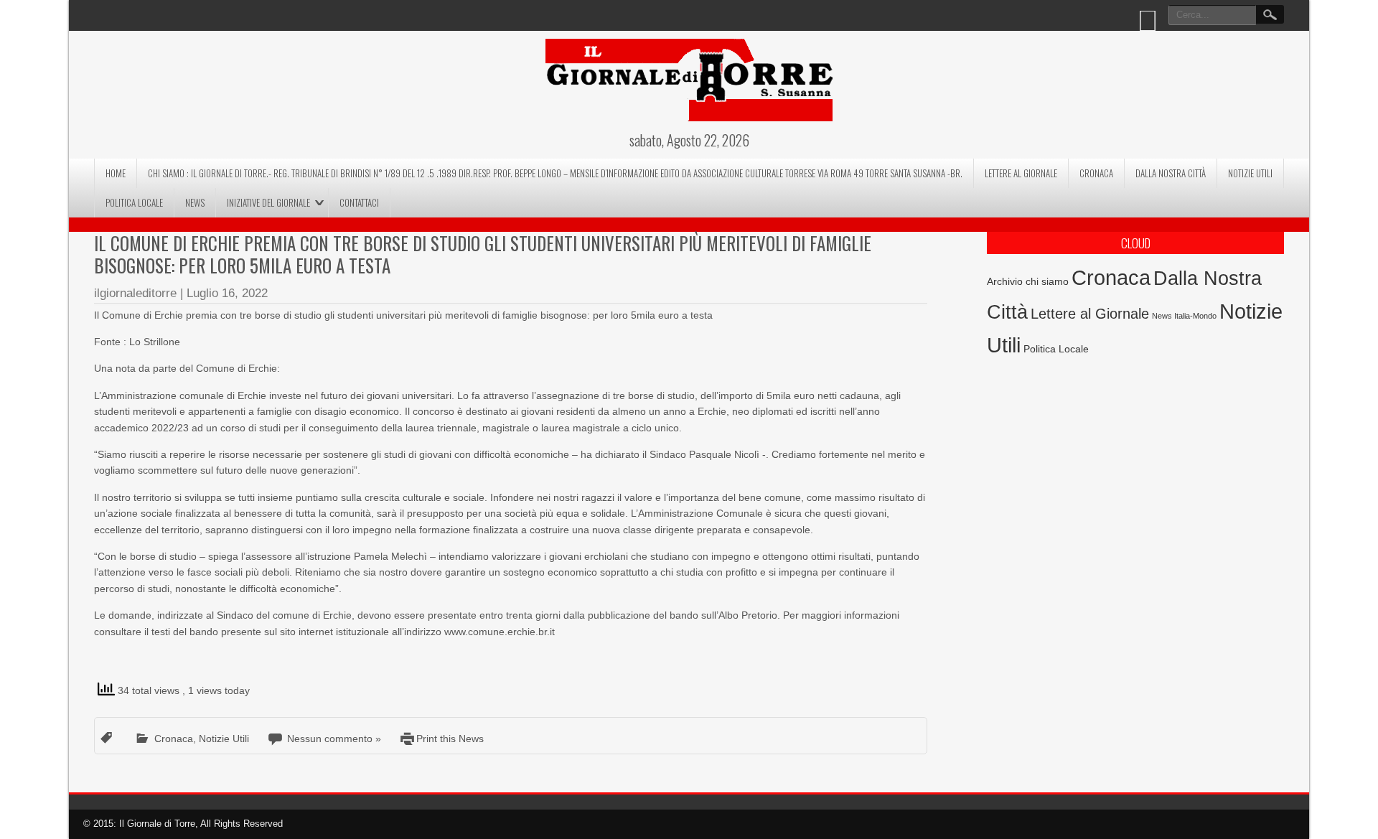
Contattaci (359, 202)
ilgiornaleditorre (135, 293)
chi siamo (1047, 281)
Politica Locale (134, 202)
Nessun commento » (334, 738)
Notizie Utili (1250, 173)
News (195, 202)
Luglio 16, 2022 (227, 293)
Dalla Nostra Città (1170, 173)
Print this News (450, 738)
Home (116, 173)
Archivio (1005, 281)
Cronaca (1096, 173)
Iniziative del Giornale (268, 202)
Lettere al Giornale (1021, 173)
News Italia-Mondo (1184, 315)
